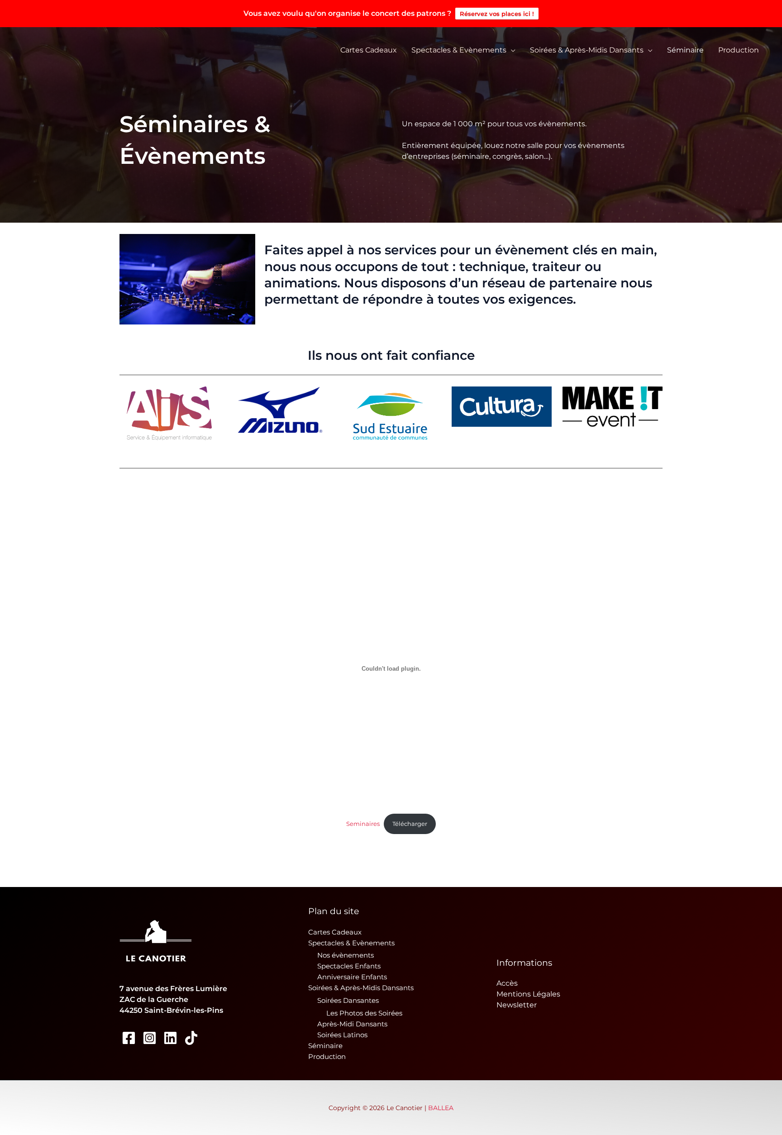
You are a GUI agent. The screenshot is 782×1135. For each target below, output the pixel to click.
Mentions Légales (528, 994)
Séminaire (685, 50)
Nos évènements (345, 955)
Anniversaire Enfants (352, 977)
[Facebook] (128, 1038)
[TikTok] (191, 1038)
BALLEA (440, 1108)
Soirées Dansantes (348, 1000)
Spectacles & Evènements (458, 50)
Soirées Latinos (342, 1034)
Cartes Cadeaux (368, 50)
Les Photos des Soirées (364, 1013)
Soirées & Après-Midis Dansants (587, 50)
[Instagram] (149, 1038)
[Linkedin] (170, 1038)
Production (738, 50)
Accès (507, 983)
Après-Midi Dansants (352, 1024)
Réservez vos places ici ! (497, 13)
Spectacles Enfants (349, 966)
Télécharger (409, 823)
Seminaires (363, 823)
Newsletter (516, 1005)
